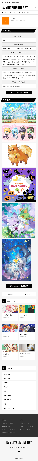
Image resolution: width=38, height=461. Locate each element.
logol (16, 20)
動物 (5, 391)
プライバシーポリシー (25, 429)
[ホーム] (2, 12)
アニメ (6, 387)
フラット (6, 404)
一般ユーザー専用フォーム (26, 426)
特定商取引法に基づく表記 (8, 432)
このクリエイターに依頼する (19, 92)
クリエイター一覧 (9, 408)
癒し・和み (7, 378)
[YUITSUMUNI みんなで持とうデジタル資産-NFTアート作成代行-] (15, 7)
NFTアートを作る (24, 420)
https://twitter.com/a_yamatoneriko (13, 86)
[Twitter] (19, 452)
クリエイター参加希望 (7, 423)
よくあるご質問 (6, 426)
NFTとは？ (4, 420)
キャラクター (8, 395)
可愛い (6, 382)
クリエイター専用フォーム (8, 429)
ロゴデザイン (8, 399)
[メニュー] (35, 7)
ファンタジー (8, 374)
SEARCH (35, 2)
